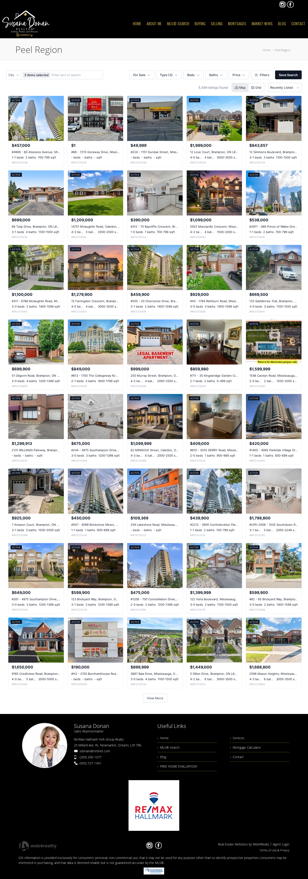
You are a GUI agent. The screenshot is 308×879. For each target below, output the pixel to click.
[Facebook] (290, 4)
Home (266, 50)
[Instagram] (282, 4)
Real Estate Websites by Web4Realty (243, 844)
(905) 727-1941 (90, 763)
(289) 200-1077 (90, 757)
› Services (237, 738)
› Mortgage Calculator (245, 747)
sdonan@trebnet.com (95, 751)
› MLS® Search (168, 747)
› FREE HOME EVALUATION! (177, 766)
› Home (163, 738)
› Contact (237, 757)
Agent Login (281, 844)
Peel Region (282, 50)
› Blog (161, 757)
